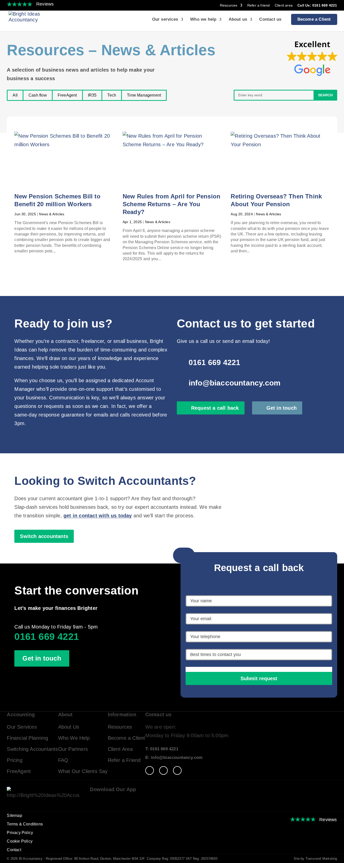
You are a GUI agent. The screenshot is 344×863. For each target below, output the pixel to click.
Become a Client (314, 19)
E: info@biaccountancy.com (174, 757)
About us (238, 20)
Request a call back (215, 408)
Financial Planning (27, 738)
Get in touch (281, 408)
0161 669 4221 (214, 362)
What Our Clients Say (83, 771)
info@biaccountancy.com (235, 383)
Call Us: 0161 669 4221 (317, 5)
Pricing (14, 760)
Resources (228, 5)
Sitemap (14, 815)
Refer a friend (258, 5)
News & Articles (51, 214)
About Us (68, 727)
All (15, 95)
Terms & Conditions (25, 824)
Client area (284, 5)
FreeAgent (67, 95)
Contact (14, 850)
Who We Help (74, 738)
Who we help (203, 20)
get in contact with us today (97, 515)
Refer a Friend (124, 760)
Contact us (270, 20)
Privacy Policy (20, 832)
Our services (165, 20)
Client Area (120, 749)
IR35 (92, 95)
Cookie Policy (19, 841)
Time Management (144, 95)
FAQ (63, 760)
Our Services (22, 727)
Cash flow (37, 95)
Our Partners (73, 749)
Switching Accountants (32, 749)
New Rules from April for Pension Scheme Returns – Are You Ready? (171, 204)
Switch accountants (44, 536)
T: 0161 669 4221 (161, 749)
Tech (111, 95)
